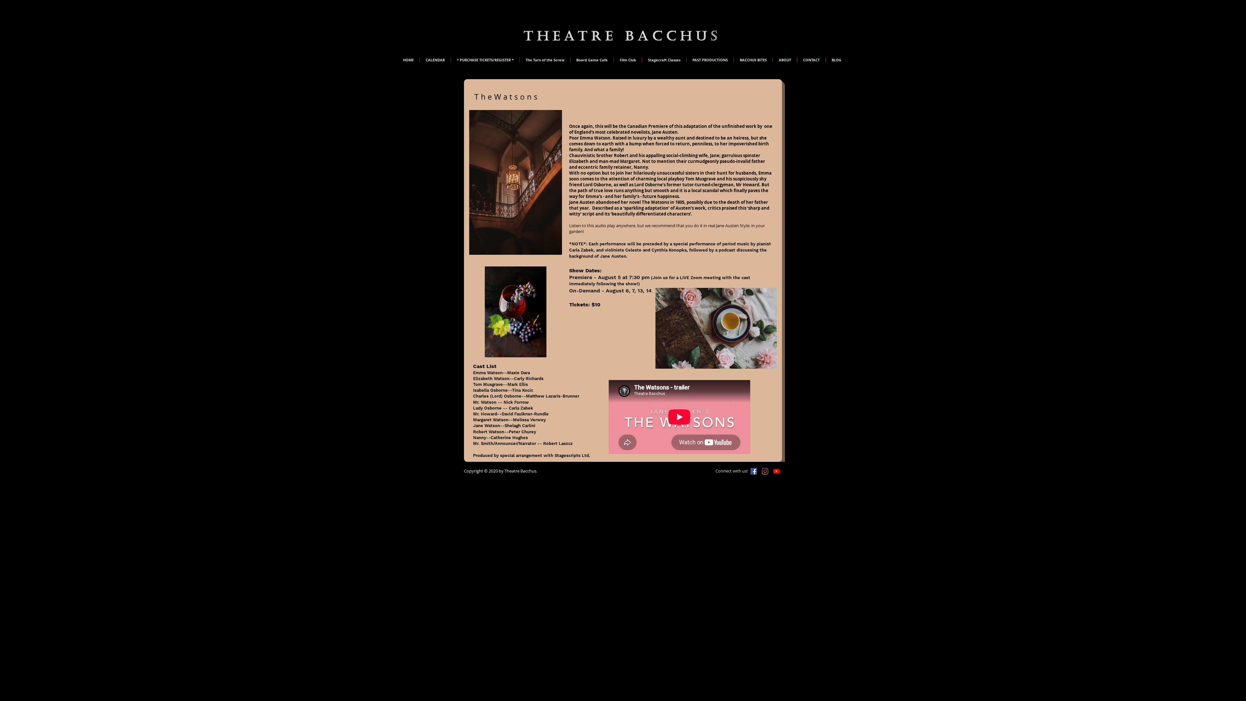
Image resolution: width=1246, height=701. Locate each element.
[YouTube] (776, 471)
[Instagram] (765, 471)
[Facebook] (754, 471)
